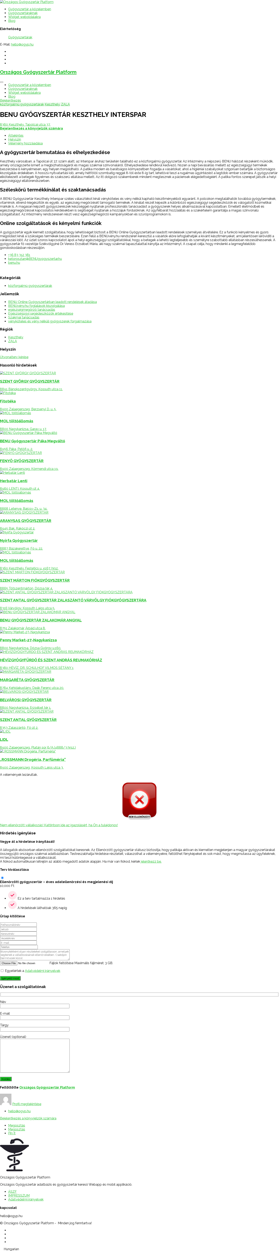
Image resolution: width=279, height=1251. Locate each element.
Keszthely (52, 104)
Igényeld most (10, 978)
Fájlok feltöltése (61, 963)
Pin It (12, 1133)
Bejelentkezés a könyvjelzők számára (28, 1118)
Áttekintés (15, 136)
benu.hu (14, 263)
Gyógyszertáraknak (23, 13)
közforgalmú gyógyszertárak (22, 104)
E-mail (5, 1013)
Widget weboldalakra (24, 17)
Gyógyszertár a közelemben (29, 9)
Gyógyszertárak (20, 37)
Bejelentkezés (10, 100)
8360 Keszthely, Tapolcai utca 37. (25, 124)
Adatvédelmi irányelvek (42, 971)
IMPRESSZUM (19, 1195)
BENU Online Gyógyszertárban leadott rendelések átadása (52, 302)
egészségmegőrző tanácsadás (31, 310)
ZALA (65, 104)
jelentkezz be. (151, 861)
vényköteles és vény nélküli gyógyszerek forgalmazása (50, 321)
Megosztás (16, 1125)
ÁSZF (12, 1192)
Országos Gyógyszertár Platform (38, 72)
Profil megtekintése (26, 1104)
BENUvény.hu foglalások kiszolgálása (36, 306)
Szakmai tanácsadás (23, 317)
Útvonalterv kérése (14, 357)
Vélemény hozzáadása (25, 143)
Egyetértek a (32, 971)
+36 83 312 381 (19, 255)
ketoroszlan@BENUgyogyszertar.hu (35, 259)
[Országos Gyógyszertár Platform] (27, 2)
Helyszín (14, 139)
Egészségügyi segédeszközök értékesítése (40, 313)
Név (3, 1002)
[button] (139, 1249)
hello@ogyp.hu (22, 44)
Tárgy (4, 1025)
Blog (11, 21)
